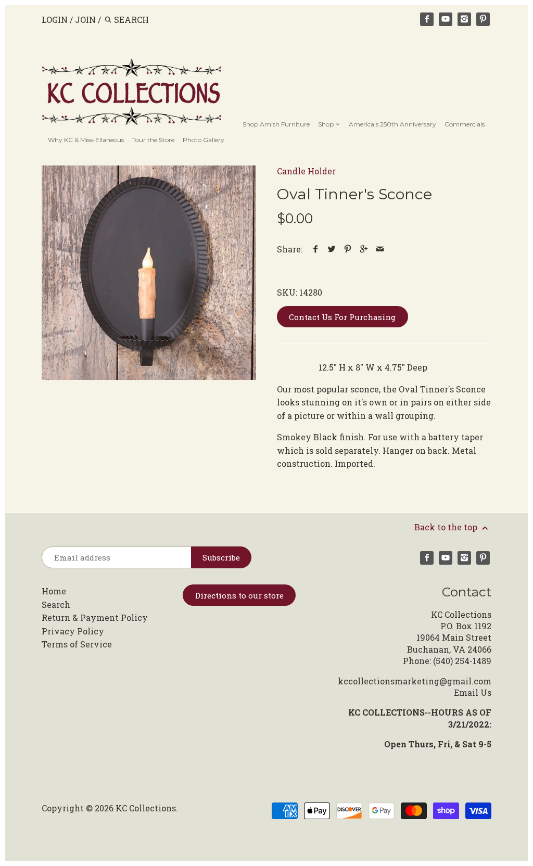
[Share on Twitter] (331, 249)
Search (56, 604)
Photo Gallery (203, 140)
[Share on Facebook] (315, 249)
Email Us (472, 692)
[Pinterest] (483, 19)
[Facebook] (427, 19)
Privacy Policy (73, 631)
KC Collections (146, 808)
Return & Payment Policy (95, 617)
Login (55, 19)
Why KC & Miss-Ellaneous (86, 140)
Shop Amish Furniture (276, 124)
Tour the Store (153, 140)
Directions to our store (239, 595)
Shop (326, 124)
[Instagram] (464, 19)
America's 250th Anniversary (392, 124)
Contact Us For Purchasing (342, 317)
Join (85, 19)
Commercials (465, 124)
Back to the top (446, 526)
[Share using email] (380, 249)
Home (54, 590)
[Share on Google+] (364, 249)
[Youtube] (445, 19)
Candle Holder (306, 170)
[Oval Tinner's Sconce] (149, 272)
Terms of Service (77, 644)
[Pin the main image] (347, 249)
